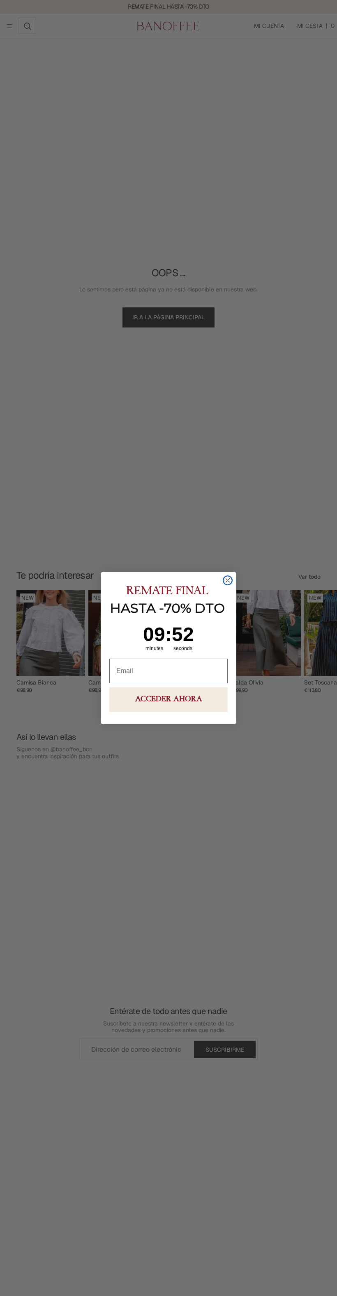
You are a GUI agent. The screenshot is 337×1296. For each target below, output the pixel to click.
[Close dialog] (227, 580)
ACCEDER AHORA (168, 699)
